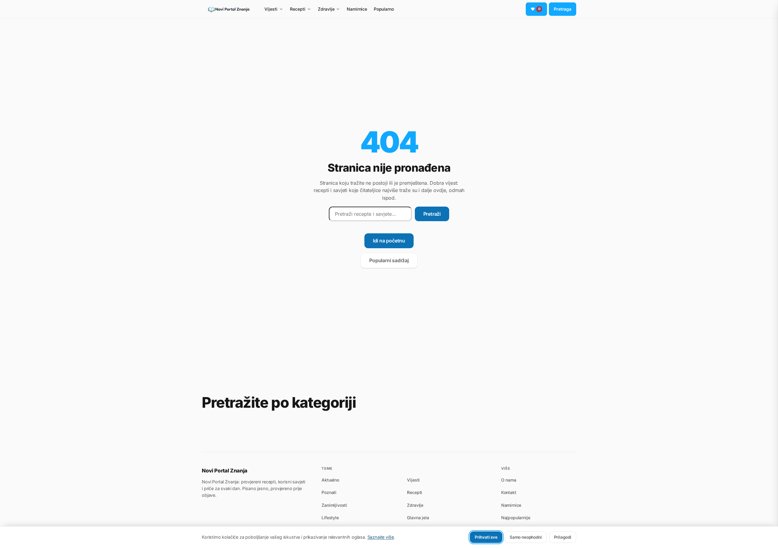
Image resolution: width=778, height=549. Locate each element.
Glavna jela (418, 517)
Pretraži (432, 214)
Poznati (329, 492)
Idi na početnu (389, 241)
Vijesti (270, 9)
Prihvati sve (486, 537)
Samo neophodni (526, 537)
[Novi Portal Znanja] (228, 9)
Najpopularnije (515, 517)
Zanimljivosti (334, 505)
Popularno (384, 9)
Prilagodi (562, 537)
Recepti (297, 9)
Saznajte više (380, 537)
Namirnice (357, 9)
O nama (508, 479)
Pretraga (562, 9)
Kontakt (508, 492)
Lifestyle (330, 517)
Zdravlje (326, 9)
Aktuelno (330, 479)
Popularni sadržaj (389, 260)
